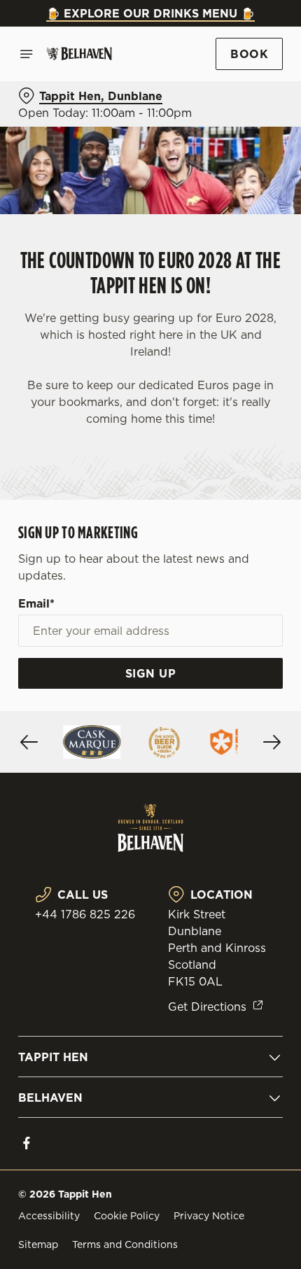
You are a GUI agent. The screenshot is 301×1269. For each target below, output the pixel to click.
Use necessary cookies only (150, 884)
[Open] (26, 53)
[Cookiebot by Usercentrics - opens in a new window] (223, 372)
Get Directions (207, 1006)
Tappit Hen (53, 1057)
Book (249, 54)
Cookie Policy (127, 1216)
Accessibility (49, 1216)
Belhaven (50, 1097)
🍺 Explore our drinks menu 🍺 (150, 13)
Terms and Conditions (125, 1245)
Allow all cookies (150, 838)
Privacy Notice (209, 1216)
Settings (237, 794)
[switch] (265, 650)
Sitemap (38, 1245)
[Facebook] (26, 1143)
